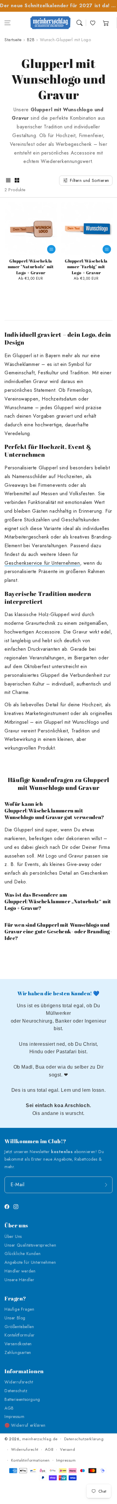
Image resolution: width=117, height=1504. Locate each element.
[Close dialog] (112, 714)
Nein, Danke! (58, 778)
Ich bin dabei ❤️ (58, 767)
